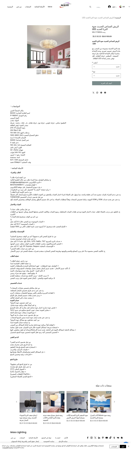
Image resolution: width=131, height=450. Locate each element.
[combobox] (106, 66)
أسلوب (94, 63)
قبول (122, 446)
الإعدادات (114, 446)
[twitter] (95, 437)
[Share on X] (93, 92)
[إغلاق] (128, 446)
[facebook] (87, 437)
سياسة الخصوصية (7, 447)
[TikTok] (110, 437)
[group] (65, 408)
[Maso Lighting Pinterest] (103, 437)
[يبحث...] (90, 6)
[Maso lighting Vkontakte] (118, 437)
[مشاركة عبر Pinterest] (101, 92)
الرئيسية (118, 18)
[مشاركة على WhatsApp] (97, 92)
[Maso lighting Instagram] (91, 437)
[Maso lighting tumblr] (114, 437)
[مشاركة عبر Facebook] (105, 92)
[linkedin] (99, 437)
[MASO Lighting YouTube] (106, 437)
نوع (93, 71)
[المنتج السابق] (114, 402)
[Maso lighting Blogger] (121, 437)
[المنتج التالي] (16, 402)
